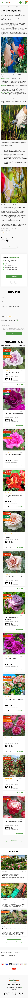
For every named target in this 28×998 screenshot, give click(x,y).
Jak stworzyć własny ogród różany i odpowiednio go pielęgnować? (11, 874)
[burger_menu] (2, 2)
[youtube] (15, 993)
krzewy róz (16, 952)
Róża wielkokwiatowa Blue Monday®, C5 (11, 618)
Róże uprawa (5, 857)
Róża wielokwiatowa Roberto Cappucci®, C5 (12, 536)
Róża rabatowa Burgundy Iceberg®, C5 (14, 414)
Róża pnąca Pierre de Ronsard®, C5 (14, 699)
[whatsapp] (16, 282)
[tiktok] (19, 993)
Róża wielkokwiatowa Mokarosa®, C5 (13, 577)
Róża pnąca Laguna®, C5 (11, 658)
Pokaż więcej (14, 840)
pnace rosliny (12, 955)
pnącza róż (3, 955)
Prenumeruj (14, 276)
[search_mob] (20, 2)
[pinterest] (7, 241)
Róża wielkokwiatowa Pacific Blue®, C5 (12, 373)
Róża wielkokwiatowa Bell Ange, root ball (13, 455)
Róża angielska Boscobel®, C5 (12, 740)
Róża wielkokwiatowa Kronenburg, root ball (13, 496)
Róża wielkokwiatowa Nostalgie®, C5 (13, 822)
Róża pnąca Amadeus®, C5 (11, 780)
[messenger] (12, 282)
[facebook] (3, 241)
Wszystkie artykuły (14, 941)
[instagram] (12, 993)
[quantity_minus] (6, 384)
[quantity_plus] (10, 384)
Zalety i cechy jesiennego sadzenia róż (12, 902)
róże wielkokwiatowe (6, 952)
